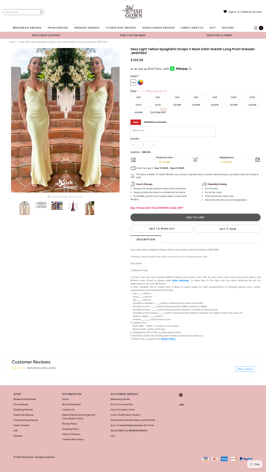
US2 (158, 97)
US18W (196, 104)
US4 (177, 97)
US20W (215, 104)
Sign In (233, 11)
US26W (138, 112)
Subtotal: (135, 152)
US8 (215, 97)
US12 (252, 97)
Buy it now (228, 229)
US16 (158, 104)
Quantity (134, 138)
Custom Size (157, 112)
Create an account (251, 11)
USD (181, 404)
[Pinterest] (181, 395)
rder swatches (181, 280)
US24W (252, 104)
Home (12, 41)
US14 (138, 104)
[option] (46, 35)
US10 (234, 97)
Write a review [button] (245, 369)
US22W (234, 104)
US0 (138, 97)
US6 (196, 97)
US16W (177, 104)
